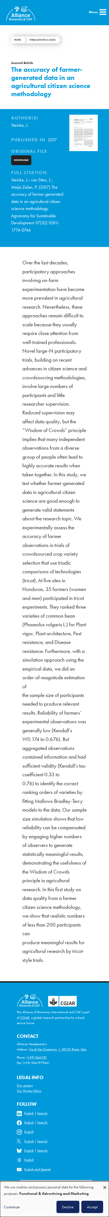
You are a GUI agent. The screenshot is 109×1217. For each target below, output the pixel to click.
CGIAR (24, 1017)
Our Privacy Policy (29, 1091)
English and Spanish (37, 1169)
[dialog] (54, 1199)
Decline (68, 1206)
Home (17, 39)
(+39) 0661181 (37, 1057)
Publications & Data (43, 39)
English (29, 1113)
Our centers (25, 1085)
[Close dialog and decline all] (105, 1184)
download (21, 160)
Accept (92, 1206)
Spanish (42, 1113)
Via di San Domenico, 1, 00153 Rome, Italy (58, 1049)
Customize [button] (12, 1206)
